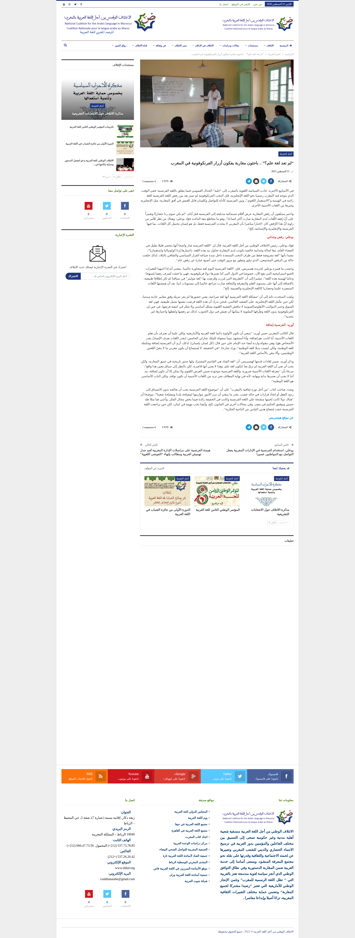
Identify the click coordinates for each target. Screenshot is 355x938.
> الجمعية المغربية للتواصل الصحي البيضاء (184, 849)
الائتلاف (270, 45)
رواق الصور (120, 45)
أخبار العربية (286, 154)
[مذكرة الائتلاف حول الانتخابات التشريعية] (266, 491)
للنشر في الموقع (241, 4)
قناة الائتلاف (141, 45)
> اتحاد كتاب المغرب (198, 836)
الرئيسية (284, 45)
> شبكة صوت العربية (197, 881)
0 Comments (149, 181)
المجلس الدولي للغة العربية (190, 811)
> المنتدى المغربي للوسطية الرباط (189, 862)
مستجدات (253, 45)
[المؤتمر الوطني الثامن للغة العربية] (217, 491)
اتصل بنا (223, 4)
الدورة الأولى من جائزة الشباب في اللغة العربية (90, 143)
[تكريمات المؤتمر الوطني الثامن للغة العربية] (125, 131)
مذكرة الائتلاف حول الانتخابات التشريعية (97, 113)
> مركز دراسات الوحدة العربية (191, 843)
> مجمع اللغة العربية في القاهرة (191, 830)
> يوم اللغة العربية (199, 817)
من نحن (257, 4)
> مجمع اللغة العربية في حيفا (192, 824)
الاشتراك (73, 276)
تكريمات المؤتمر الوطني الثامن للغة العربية (92, 126)
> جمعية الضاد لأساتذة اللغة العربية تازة (186, 855)
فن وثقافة (161, 45)
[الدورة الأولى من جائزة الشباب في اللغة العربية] (167, 491)
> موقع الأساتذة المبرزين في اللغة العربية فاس (181, 868)
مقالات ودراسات (230, 45)
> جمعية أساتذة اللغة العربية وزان (189, 874)
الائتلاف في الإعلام (204, 45)
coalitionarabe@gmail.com (117, 879)
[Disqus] (217, 600)
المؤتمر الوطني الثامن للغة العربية (218, 509)
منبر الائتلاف (180, 45)
